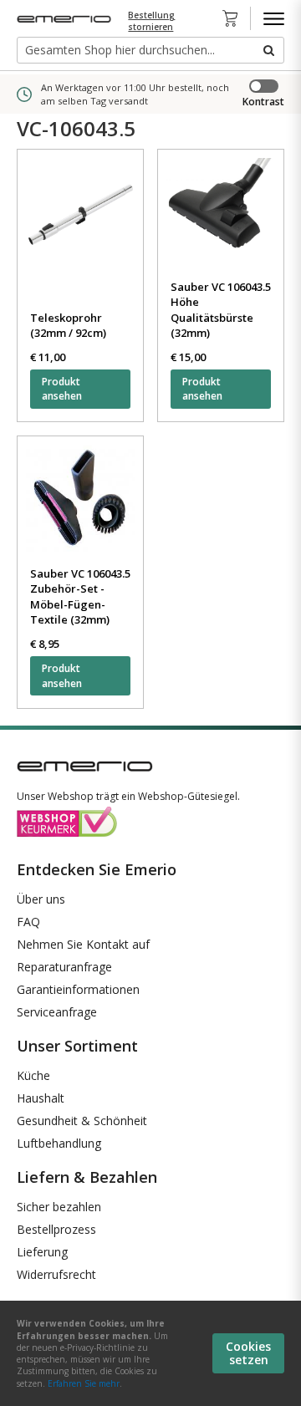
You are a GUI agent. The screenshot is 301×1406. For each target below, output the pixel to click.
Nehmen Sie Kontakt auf (83, 944)
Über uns (41, 899)
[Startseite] (66, 18)
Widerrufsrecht (56, 1274)
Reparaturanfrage (64, 967)
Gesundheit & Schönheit (82, 1120)
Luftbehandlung (59, 1143)
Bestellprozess (56, 1229)
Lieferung (42, 1252)
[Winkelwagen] (235, 18)
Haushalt (40, 1098)
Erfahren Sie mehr (84, 1383)
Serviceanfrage (57, 1012)
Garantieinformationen (78, 989)
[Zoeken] (267, 50)
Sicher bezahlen (59, 1207)
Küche (33, 1075)
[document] (150, 1353)
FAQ (28, 922)
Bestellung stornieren (151, 21)
